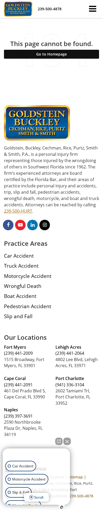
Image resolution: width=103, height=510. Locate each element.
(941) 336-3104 (69, 385)
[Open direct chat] (59, 441)
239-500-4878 (81, 495)
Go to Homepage (51, 54)
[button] (49, 9)
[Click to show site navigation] (92, 9)
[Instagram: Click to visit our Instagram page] (44, 225)
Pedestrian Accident (27, 306)
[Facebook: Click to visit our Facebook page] (8, 225)
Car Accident (19, 255)
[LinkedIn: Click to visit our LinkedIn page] (32, 225)
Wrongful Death (22, 285)
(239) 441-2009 (18, 353)
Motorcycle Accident (28, 275)
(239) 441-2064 (69, 353)
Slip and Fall (18, 316)
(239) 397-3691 (18, 416)
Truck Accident (21, 265)
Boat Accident (20, 295)
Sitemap (75, 476)
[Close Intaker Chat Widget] (67, 441)
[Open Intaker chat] (62, 507)
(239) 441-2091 (18, 385)
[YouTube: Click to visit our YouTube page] (20, 225)
